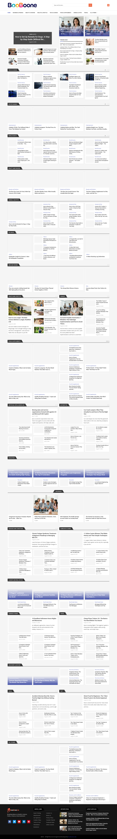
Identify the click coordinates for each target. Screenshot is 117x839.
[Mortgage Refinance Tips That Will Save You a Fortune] (38, 605)
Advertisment (37, 815)
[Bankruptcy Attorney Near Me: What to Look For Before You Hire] (39, 715)
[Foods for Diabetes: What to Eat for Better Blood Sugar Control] (20, 354)
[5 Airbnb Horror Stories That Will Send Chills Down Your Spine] (13, 638)
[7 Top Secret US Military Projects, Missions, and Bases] (38, 256)
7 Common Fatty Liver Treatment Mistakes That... (49, 561)
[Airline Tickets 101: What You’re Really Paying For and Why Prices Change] (90, 638)
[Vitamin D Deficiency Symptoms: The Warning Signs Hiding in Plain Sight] (64, 367)
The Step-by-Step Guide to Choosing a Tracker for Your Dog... (76, 224)
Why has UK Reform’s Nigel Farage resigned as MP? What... (76, 144)
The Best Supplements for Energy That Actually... (50, 311)
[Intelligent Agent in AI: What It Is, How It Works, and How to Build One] (64, 77)
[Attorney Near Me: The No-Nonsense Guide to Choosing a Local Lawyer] (13, 734)
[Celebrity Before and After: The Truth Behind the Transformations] (71, 115)
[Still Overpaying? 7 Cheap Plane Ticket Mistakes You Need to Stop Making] (65, 647)
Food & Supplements (65, 12)
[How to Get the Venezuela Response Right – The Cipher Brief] (90, 143)
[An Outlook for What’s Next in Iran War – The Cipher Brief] (12, 143)
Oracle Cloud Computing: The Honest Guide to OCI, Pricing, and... (49, 86)
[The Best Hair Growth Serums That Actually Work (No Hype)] (71, 180)
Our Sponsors (37, 817)
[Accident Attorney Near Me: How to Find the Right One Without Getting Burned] (20, 702)
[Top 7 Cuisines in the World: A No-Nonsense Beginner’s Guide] (65, 715)
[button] (10, 31)
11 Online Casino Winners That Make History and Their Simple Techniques (95, 534)
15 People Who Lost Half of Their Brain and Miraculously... (76, 240)
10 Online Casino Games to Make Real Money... (77, 560)
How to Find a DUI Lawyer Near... (23, 714)
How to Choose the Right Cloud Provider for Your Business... (75, 95)
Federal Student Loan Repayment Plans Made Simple (24, 483)
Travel (86, 12)
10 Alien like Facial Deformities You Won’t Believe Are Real (74, 249)
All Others (93, 12)
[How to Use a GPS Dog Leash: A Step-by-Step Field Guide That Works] (64, 207)
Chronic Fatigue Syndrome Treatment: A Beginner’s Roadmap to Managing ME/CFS (44, 535)
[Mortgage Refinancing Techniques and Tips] (90, 605)
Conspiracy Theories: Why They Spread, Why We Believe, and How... (101, 673)
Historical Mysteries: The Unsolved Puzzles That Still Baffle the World (75, 681)
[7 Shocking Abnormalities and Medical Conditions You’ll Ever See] (64, 256)
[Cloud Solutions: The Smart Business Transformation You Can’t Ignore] (90, 94)
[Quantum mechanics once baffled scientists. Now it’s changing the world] (13, 440)
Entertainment (13, 104)
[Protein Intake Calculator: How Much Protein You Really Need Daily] (97, 383)
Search (90, 5)
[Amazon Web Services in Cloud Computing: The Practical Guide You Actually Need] (12, 85)
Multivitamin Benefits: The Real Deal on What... (50, 319)
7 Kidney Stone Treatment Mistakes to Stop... (24, 570)
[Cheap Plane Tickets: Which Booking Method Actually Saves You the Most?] (90, 656)
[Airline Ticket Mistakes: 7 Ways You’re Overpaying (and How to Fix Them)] (65, 656)
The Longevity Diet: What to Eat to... (49, 301)
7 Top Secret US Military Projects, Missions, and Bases (49, 257)
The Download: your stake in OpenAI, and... (50, 447)
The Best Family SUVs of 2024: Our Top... (102, 446)
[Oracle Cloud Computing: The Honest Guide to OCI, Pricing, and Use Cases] (38, 85)
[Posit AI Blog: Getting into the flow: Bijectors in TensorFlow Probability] (13, 449)
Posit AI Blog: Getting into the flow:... (24, 447)
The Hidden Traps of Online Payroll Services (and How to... (101, 50)
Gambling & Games (65, 528)
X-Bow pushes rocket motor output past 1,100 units (24, 160)
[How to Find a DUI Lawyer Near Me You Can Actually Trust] (13, 715)
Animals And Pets (14, 200)
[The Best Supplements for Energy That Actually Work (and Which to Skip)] (39, 312)
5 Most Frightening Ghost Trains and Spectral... (23, 655)
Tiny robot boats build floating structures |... (24, 427)
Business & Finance (18, 12)
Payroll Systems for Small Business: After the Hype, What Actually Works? (49, 50)
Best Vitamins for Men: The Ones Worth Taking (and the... (75, 388)
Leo (11, 520)
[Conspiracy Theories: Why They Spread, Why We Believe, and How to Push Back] (90, 672)
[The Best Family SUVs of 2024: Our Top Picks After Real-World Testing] (90, 448)
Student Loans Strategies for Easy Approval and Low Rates (50, 483)
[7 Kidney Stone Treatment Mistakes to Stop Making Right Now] (13, 571)
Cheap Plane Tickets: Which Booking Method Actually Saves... (102, 655)
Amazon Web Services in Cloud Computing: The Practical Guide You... (24, 86)
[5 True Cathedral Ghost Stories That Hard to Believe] (39, 656)
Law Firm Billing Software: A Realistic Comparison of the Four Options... (24, 50)
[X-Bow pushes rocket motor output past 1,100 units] (12, 159)
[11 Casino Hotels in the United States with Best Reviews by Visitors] (90, 553)
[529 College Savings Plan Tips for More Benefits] (64, 482)
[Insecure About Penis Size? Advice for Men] (97, 276)
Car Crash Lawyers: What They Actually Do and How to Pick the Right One (96, 412)
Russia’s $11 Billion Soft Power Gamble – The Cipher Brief (101, 152)
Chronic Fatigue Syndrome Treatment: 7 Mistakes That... (25, 561)
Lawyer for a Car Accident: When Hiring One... (76, 428)
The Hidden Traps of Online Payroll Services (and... (102, 302)
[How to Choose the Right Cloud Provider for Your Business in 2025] (64, 94)
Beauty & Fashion (30, 12)
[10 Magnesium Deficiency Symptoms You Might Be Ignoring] (64, 377)
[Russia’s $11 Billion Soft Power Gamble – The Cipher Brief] (90, 151)
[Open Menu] (108, 5)
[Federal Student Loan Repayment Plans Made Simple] (13, 482)
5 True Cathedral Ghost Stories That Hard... (50, 654)
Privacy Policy (49, 817)
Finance (62, 296)
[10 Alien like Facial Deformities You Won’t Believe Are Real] (64, 248)
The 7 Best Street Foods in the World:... (102, 732)
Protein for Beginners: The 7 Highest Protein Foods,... (101, 715)
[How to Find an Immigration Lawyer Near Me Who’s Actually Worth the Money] (13, 724)
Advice (107, 341)
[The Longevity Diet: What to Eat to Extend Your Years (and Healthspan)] (39, 303)
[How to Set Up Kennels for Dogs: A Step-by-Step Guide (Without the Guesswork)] (20, 211)
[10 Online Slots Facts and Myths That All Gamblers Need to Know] (90, 562)
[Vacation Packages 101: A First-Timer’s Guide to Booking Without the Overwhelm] (65, 638)
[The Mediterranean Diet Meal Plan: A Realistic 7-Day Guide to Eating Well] (64, 348)
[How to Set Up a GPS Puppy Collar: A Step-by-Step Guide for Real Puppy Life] (38, 223)
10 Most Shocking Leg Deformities (95, 256)
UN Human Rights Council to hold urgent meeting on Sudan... (49, 160)
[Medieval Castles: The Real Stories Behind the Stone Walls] (90, 680)
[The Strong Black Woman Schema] (71, 276)
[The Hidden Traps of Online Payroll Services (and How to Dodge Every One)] (90, 51)
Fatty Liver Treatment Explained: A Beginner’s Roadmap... (25, 552)
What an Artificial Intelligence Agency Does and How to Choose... (49, 78)
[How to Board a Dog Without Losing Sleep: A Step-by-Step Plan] (38, 207)
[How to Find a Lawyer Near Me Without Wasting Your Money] (39, 734)
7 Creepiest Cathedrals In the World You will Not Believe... (49, 249)
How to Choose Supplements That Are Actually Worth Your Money (76, 359)
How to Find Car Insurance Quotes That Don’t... (76, 447)
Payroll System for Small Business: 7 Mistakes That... (100, 320)
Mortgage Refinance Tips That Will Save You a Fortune (49, 606)
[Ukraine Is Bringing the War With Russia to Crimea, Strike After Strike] (64, 151)
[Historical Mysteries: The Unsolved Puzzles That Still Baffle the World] (64, 680)
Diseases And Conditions (16, 528)
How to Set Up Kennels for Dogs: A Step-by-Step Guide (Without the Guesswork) (75, 828)
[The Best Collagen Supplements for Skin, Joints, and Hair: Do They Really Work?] (97, 180)
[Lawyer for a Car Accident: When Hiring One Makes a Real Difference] (65, 429)
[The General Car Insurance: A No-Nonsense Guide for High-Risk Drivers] (97, 505)
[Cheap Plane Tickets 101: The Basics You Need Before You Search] (71, 624)
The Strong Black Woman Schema (69, 288)
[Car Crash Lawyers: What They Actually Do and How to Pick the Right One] (71, 416)
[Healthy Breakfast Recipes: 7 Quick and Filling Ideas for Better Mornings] (46, 383)
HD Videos (11, 232)
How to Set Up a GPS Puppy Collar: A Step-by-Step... (49, 224)
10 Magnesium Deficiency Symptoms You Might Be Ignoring (75, 378)
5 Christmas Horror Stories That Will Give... (50, 636)
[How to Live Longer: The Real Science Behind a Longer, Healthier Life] (20, 307)
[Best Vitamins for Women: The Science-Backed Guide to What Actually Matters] (64, 396)
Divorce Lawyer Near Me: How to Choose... (49, 722)
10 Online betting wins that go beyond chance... (77, 569)
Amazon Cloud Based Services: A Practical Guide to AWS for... (101, 78)
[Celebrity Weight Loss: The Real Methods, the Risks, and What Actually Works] (97, 115)
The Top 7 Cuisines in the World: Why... (101, 723)
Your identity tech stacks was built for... (50, 438)
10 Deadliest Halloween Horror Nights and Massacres (44, 619)
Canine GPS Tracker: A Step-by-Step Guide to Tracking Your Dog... (100, 208)
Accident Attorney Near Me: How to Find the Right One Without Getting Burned (43, 698)
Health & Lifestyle (42, 12)
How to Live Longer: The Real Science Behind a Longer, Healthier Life (20, 319)
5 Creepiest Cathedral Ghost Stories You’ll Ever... (24, 646)
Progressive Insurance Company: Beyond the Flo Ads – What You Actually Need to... (75, 815)
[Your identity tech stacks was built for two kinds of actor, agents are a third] (39, 440)
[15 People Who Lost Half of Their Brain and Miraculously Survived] (64, 239)
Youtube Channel (50, 820)
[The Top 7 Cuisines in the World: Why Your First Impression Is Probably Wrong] (90, 725)
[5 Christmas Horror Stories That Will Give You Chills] (39, 638)
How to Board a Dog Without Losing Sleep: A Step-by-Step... (49, 208)
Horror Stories (13, 613)
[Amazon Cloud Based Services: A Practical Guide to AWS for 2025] (90, 77)
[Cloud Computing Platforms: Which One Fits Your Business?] (12, 94)
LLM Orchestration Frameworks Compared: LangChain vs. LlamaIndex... (50, 429)
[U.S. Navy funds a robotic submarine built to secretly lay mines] (38, 143)
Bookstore (36, 827)
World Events (13, 135)
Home (9, 12)
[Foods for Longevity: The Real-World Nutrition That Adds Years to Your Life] (46, 354)
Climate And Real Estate (16, 580)
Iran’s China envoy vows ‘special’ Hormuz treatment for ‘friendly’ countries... (50, 152)
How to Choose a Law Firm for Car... (76, 437)
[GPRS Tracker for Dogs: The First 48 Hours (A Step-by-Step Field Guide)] (38, 215)
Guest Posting (37, 813)
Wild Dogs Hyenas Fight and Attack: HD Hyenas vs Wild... (49, 240)
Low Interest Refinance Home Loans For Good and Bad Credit (24, 606)
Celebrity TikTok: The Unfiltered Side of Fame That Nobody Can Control (75, 821)
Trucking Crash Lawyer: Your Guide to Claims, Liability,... (102, 438)
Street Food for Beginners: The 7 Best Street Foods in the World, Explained (95, 697)
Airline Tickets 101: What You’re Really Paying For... (101, 637)
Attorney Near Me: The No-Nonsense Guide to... (25, 732)
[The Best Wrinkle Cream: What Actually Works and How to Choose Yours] (90, 42)
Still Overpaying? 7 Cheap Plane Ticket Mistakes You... (75, 646)
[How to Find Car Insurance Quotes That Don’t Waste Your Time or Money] (65, 448)
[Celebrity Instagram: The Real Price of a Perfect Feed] (46, 115)
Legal (10, 691)
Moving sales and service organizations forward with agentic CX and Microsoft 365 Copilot (44, 412)
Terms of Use (37, 822)
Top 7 (61, 691)
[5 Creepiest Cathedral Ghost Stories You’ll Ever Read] (39, 647)
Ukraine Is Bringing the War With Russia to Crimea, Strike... (76, 152)
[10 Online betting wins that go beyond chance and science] (65, 571)
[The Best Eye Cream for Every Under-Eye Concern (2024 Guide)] (20, 180)
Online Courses (50, 824)
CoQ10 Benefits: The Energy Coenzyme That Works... (50, 329)
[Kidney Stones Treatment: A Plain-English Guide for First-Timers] (39, 553)
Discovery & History (15, 665)
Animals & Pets (78, 12)
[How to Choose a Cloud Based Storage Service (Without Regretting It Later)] (90, 85)
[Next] (108, 70)
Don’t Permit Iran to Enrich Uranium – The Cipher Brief (75, 160)
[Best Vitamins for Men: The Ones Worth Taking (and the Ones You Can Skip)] (64, 387)
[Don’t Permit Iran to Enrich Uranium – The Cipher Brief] (64, 159)
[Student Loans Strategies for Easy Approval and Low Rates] (38, 482)
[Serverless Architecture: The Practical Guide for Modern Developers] (38, 94)
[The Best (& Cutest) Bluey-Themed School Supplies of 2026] (46, 276)
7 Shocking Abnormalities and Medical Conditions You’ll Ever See (75, 257)
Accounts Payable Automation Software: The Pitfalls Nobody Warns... (101, 330)
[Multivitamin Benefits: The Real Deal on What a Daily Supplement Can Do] (39, 321)
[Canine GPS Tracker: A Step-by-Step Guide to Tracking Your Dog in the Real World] (90, 207)
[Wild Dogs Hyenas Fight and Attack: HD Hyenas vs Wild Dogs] (38, 239)
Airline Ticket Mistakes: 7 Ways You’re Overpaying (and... (76, 655)
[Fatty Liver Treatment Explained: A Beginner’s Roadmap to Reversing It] (13, 553)
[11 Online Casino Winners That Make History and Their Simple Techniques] (71, 539)
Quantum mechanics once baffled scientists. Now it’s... (25, 439)
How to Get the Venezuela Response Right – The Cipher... (101, 144)
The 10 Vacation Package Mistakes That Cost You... (102, 646)
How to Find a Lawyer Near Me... (49, 732)
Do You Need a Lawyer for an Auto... (101, 427)
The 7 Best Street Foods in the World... (77, 723)
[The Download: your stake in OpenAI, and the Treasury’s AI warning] (39, 449)
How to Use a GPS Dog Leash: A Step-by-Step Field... (74, 208)
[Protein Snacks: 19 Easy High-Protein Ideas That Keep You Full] (97, 354)
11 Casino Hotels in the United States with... (102, 551)
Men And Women (13, 265)
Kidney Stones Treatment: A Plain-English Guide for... (49, 552)
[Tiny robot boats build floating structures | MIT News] (13, 429)
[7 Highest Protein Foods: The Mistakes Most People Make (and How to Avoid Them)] (65, 734)
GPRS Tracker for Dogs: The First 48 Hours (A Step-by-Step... (50, 216)
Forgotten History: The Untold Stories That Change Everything (75, 673)
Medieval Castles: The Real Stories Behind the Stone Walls (101, 681)
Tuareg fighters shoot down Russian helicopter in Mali (24, 152)
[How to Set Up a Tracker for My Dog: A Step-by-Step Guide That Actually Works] (90, 223)
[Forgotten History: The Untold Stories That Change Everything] (64, 672)
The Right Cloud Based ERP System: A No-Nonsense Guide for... (75, 86)
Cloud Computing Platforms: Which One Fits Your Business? (24, 95)
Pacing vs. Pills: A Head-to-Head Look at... (50, 569)
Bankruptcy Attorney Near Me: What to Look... (50, 714)
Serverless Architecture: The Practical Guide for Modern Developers (49, 95)
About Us (48, 815)
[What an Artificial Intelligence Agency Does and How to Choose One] (38, 77)
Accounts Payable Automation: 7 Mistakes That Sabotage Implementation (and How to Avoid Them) (71, 321)
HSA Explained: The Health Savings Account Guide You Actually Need (102, 60)
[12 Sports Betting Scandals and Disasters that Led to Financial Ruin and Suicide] (90, 571)
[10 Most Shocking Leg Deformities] (97, 244)
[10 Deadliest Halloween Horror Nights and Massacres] (20, 624)
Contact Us (49, 813)
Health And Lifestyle (15, 296)
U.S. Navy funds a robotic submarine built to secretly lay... (50, 144)
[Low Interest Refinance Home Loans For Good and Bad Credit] (13, 605)
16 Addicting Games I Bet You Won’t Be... (76, 551)
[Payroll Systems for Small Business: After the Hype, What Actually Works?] (38, 51)
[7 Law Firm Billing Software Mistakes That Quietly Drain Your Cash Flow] (90, 312)
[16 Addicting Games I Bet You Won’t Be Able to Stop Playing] (65, 553)
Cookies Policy (37, 820)
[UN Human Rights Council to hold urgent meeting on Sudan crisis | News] (38, 159)
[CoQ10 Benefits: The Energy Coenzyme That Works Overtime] (39, 330)
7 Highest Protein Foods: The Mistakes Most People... (77, 733)
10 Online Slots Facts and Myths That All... (101, 560)
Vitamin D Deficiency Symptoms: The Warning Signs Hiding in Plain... (75, 368)
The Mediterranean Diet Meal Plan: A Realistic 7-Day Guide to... (75, 349)
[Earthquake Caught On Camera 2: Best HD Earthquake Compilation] (20, 244)
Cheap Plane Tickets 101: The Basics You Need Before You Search (95, 619)
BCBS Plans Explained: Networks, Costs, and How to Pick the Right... (97, 32)
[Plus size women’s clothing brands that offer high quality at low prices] (20, 276)
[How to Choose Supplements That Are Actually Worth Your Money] (64, 358)
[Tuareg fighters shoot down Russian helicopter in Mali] (12, 151)
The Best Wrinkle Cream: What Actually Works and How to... (101, 41)
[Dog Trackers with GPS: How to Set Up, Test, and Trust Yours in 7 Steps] (90, 215)
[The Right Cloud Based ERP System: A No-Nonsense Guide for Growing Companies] (64, 85)
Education (12, 458)
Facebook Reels (50, 822)
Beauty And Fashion (14, 168)
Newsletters (37, 824)
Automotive (63, 405)
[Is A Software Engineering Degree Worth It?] (90, 482)
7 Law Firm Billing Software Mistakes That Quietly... (102, 311)
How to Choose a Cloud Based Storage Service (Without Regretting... (100, 86)
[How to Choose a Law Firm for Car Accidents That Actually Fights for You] (65, 439)
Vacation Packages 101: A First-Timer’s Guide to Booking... (77, 637)
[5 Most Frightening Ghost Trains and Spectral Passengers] (13, 656)
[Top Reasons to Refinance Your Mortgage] (64, 605)
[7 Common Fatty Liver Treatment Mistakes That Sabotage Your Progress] (39, 562)
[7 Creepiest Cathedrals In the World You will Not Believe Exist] (38, 248)
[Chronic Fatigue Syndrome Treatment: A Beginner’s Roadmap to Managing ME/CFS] (20, 539)
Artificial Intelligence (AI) (16, 405)
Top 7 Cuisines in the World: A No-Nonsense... (77, 714)
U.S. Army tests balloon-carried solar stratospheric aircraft (101, 160)
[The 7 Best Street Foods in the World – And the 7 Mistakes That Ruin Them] (65, 725)
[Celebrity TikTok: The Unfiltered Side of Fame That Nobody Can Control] (20, 115)
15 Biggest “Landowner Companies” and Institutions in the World (19, 595)
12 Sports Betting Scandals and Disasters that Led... (102, 570)
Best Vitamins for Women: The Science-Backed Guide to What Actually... (76, 397)
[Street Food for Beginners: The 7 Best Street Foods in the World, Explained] (71, 702)
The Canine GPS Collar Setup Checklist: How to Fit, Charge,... (75, 216)
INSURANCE (58, 491)
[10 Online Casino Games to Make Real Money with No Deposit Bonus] (65, 562)
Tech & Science (54, 12)
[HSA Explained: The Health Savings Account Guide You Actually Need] (90, 61)
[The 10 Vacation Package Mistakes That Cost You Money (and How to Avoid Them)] (90, 647)
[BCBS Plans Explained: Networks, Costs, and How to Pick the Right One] (97, 26)
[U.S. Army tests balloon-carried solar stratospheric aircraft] (90, 159)
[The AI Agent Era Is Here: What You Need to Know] (12, 77)
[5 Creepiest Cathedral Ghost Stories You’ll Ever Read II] (13, 647)
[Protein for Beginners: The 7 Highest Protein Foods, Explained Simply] (90, 715)
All (105, 70)
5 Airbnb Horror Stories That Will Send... (24, 636)
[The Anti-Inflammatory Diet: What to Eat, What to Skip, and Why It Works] (20, 383)
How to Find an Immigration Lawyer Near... (24, 723)
